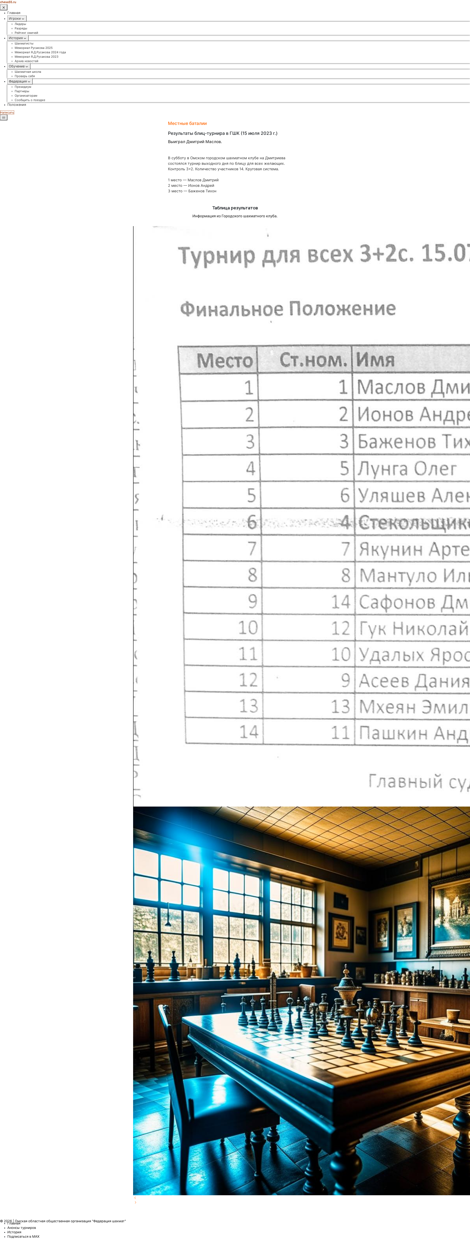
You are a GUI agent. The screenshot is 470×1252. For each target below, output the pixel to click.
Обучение (17, 66)
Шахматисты (24, 43)
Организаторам (26, 95)
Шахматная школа (28, 71)
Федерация (18, 81)
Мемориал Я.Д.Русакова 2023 (36, 56)
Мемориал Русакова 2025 (34, 48)
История (16, 38)
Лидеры (20, 24)
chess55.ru (8, 2)
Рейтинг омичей (26, 33)
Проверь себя (25, 76)
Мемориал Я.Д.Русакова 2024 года (40, 52)
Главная (13, 13)
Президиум (23, 87)
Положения (16, 105)
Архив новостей (26, 61)
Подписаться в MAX (23, 1236)
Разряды (21, 28)
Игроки (15, 18)
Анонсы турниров (21, 1228)
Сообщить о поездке (30, 100)
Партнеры (22, 91)
